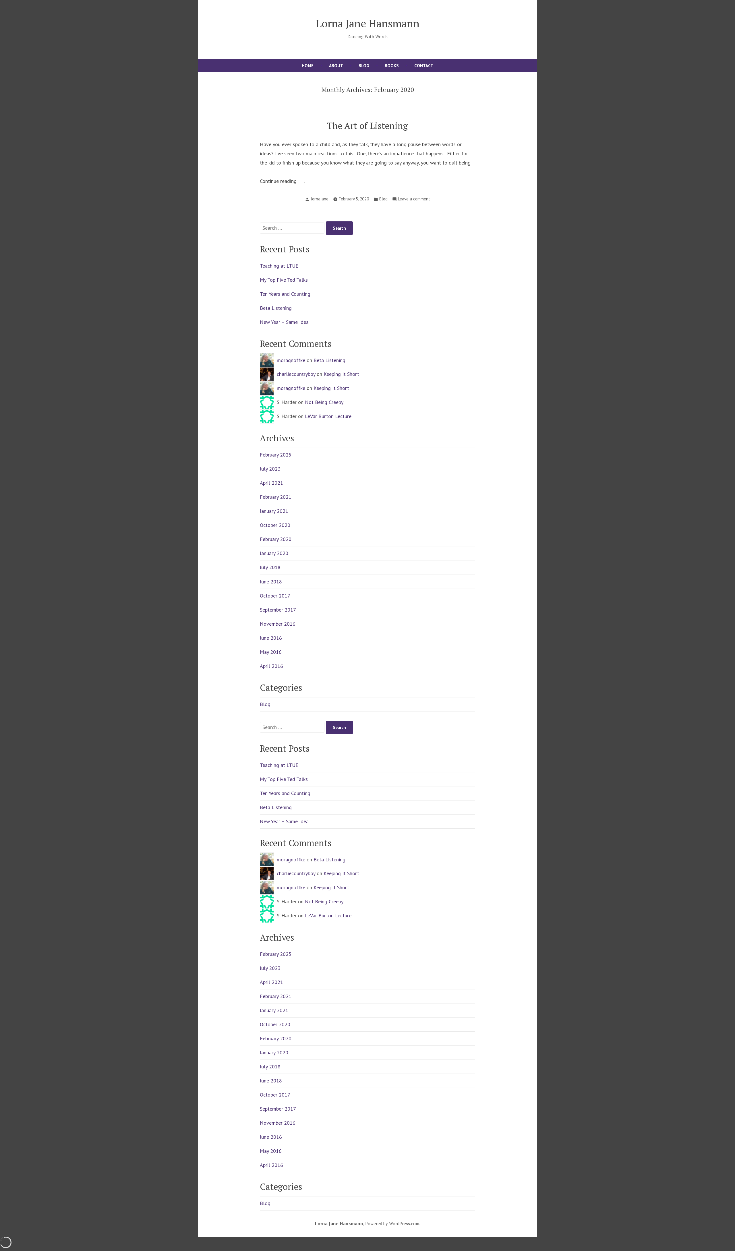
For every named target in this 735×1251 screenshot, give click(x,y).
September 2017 (278, 609)
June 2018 (271, 581)
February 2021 (275, 497)
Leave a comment (414, 199)
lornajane (319, 199)
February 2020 (275, 539)
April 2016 (271, 666)
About (336, 65)
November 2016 (277, 623)
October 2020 (275, 525)
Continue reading (290, 181)
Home (308, 65)
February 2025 (275, 454)
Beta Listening (276, 308)
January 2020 (274, 553)
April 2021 (271, 482)
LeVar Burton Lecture (328, 416)
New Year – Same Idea (284, 322)
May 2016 (271, 652)
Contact (423, 65)
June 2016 (271, 638)
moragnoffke (291, 360)
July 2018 (270, 567)
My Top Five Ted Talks (284, 280)
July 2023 (270, 468)
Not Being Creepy (324, 402)
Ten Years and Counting (285, 294)
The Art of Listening (367, 126)
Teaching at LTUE (279, 265)
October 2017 (275, 595)
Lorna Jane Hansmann (367, 23)
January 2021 (274, 511)
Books (392, 65)
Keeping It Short (341, 374)
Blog (364, 65)
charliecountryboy (296, 374)
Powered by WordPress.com (392, 1223)
